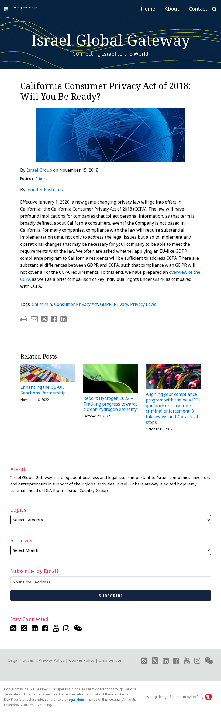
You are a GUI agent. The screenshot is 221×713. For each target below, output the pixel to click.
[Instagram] (66, 628)
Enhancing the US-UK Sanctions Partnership (43, 390)
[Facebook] (45, 628)
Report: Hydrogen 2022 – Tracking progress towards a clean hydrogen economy (110, 404)
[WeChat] (78, 628)
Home (148, 8)
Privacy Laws (143, 304)
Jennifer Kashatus (44, 189)
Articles (41, 178)
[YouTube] (56, 628)
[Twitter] (24, 628)
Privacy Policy (51, 660)
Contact (198, 8)
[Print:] (23, 319)
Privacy (121, 304)
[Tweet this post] (44, 319)
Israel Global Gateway (110, 39)
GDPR (106, 304)
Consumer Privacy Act (76, 304)
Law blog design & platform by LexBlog (174, 696)
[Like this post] (54, 319)
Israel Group (39, 170)
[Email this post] (34, 319)
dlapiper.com (111, 660)
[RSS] (13, 628)
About (172, 8)
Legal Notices (21, 660)
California (42, 304)
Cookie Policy (81, 660)
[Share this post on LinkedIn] (63, 319)
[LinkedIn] (35, 628)
